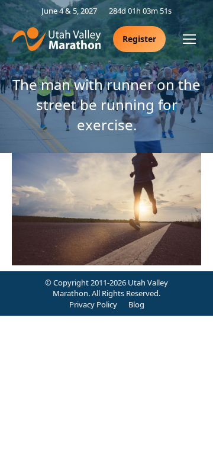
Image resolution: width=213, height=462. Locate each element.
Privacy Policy (93, 304)
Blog (136, 304)
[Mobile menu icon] (189, 39)
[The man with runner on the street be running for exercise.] (106, 209)
